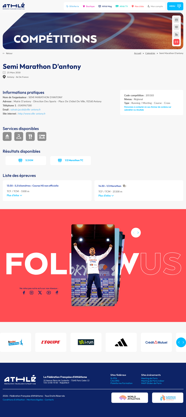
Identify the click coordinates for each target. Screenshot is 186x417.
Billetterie (74, 6)
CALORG (114, 380)
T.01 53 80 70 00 (50, 383)
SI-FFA (113, 378)
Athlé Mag (107, 6)
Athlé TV (124, 6)
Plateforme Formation (121, 383)
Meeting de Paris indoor (152, 380)
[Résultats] (176, 27)
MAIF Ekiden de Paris (151, 383)
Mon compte (157, 6)
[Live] (176, 42)
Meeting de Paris (149, 378)
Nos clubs (139, 6)
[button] (138, 233)
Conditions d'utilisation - (15, 399)
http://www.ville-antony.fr (32, 113)
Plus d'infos (13, 195)
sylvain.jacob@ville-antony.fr (25, 109)
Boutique (90, 6)
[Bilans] (176, 35)
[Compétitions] (176, 20)
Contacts (49, 399)
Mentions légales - (36, 399)
